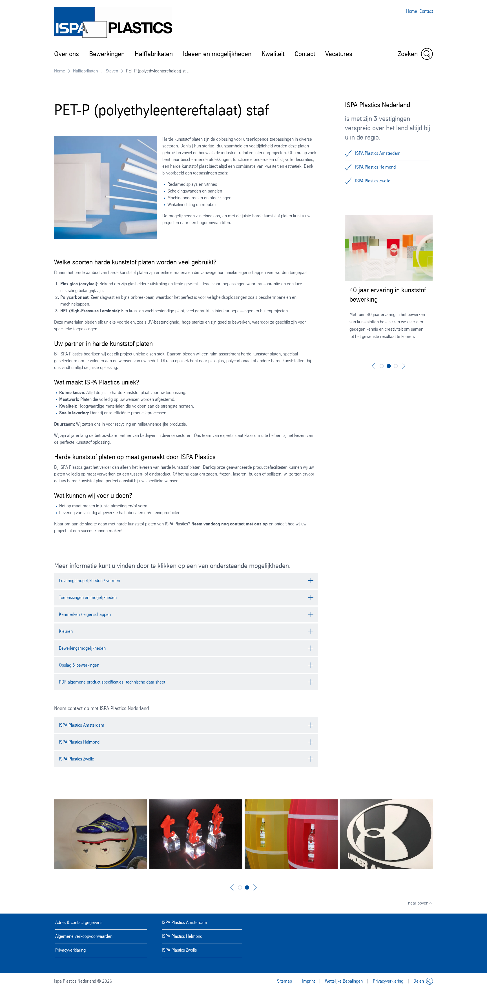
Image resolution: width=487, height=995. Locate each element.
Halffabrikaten (154, 54)
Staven (112, 71)
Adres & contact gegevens (78, 922)
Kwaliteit (273, 54)
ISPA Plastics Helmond (375, 167)
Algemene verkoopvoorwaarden (83, 936)
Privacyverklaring (70, 950)
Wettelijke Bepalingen (344, 981)
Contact (426, 11)
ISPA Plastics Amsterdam (377, 153)
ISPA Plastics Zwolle (372, 180)
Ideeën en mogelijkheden (217, 54)
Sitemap (284, 981)
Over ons (66, 54)
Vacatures (338, 54)
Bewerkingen (107, 54)
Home (411, 11)
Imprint (308, 981)
